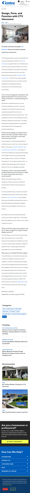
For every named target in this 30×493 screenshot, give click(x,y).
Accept (13, 489)
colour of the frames (12, 197)
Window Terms (4, 474)
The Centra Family (23, 4)
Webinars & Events (5, 474)
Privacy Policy (8, 484)
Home (3, 22)
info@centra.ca (21, 281)
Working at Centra (5, 474)
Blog (6, 22)
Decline (5, 489)
